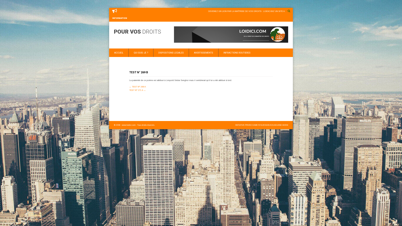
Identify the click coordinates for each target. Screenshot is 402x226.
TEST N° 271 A (137, 90)
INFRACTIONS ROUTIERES (236, 52)
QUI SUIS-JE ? (141, 52)
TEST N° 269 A (137, 87)
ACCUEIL (118, 52)
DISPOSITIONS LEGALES (171, 52)
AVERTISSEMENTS (203, 52)
